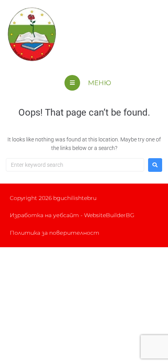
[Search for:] (75, 164)
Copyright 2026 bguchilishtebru (53, 198)
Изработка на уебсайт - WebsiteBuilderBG (72, 215)
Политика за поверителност (54, 232)
